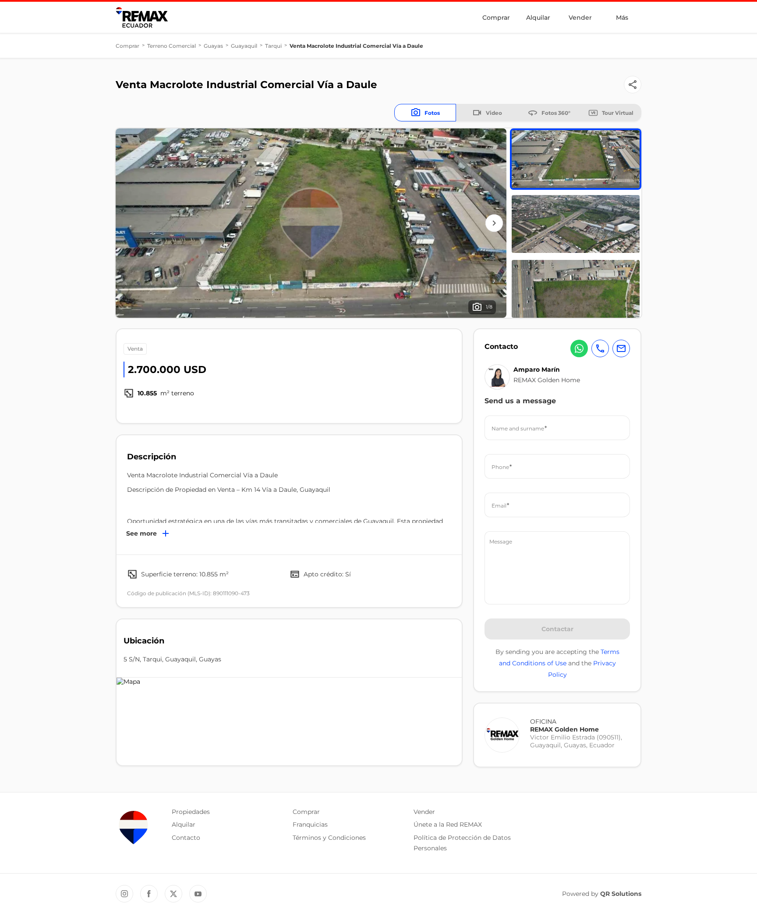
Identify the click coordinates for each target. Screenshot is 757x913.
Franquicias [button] (310, 824)
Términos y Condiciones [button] (329, 838)
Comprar (496, 17)
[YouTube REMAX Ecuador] (198, 893)
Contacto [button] (186, 838)
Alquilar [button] (183, 824)
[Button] (632, 84)
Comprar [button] (306, 812)
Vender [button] (424, 812)
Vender (580, 17)
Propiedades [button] (191, 812)
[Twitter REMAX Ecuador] (173, 893)
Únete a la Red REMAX (448, 824)
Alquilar (538, 17)
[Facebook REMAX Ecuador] (149, 893)
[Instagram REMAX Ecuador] (124, 893)
